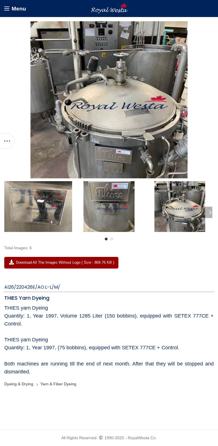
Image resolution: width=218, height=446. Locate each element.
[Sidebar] (7, 141)
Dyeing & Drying (18, 384)
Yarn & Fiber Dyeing (58, 384)
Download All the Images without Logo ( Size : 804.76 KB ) (64, 262)
